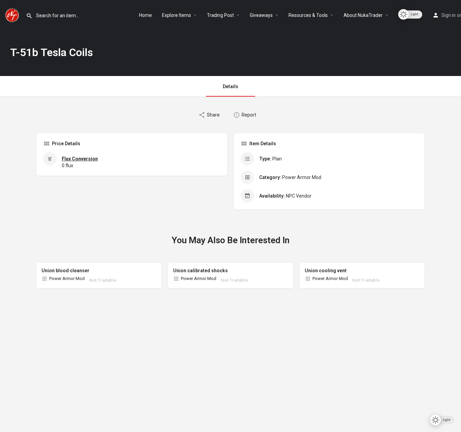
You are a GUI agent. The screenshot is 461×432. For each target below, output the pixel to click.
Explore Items (176, 15)
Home (145, 15)
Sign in (448, 15)
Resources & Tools (308, 15)
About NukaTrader (363, 15)
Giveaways (261, 15)
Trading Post (220, 15)
